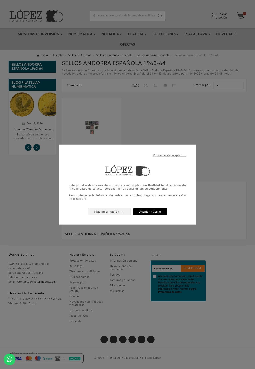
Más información (109, 211)
